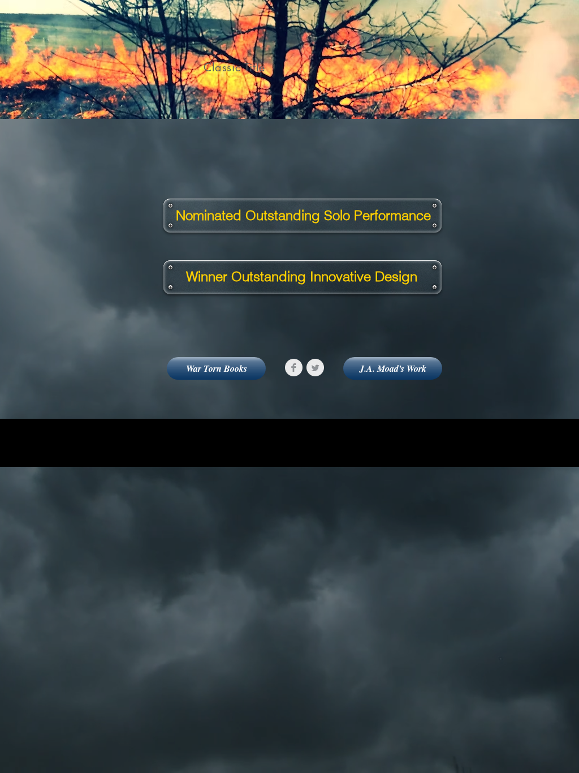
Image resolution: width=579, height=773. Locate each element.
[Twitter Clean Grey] (315, 367)
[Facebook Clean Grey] (294, 367)
